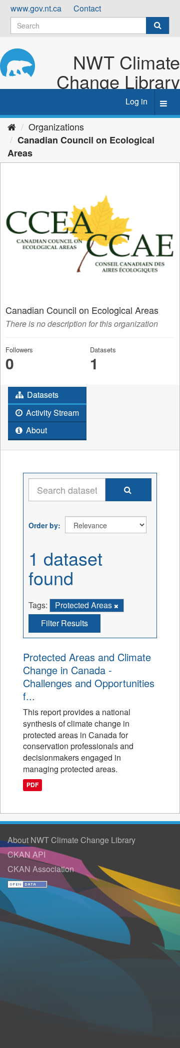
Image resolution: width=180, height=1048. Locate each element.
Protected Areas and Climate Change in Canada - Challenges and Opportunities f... (88, 676)
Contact (87, 8)
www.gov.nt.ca (36, 8)
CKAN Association (41, 869)
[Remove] (116, 606)
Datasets (41, 394)
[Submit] (157, 25)
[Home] (12, 126)
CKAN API (27, 854)
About (35, 430)
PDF (32, 785)
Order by (43, 525)
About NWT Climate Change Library (72, 840)
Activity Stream (51, 412)
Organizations (56, 126)
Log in (137, 101)
